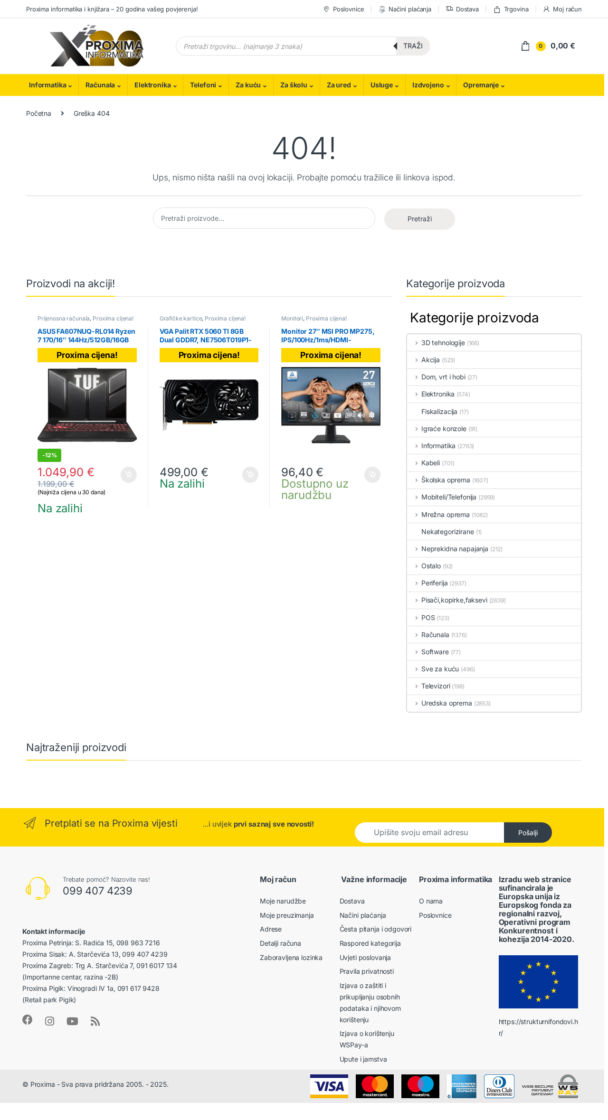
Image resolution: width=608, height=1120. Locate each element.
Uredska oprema (446, 703)
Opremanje (481, 85)
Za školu (293, 85)
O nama (431, 901)
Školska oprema (445, 480)
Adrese (271, 929)
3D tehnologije (443, 343)
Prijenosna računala (64, 318)
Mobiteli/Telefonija (448, 497)
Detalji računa (280, 943)
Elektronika (152, 85)
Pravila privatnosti (367, 971)
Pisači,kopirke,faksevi (454, 600)
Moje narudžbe (283, 901)
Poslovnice (348, 9)
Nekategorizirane (447, 531)
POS (428, 617)
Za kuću (248, 85)
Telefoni (203, 85)
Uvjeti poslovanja (365, 957)
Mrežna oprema (445, 514)
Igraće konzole (443, 428)
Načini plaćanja (410, 9)
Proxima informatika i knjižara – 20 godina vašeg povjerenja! (112, 9)
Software (435, 652)
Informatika (47, 85)
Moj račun (567, 9)
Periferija (434, 583)
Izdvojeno (428, 85)
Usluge (381, 85)
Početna (38, 113)
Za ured (339, 85)
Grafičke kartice (181, 318)
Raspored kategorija (370, 943)
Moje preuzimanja (287, 915)
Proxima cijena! (113, 318)
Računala (100, 85)
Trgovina (516, 9)
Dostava (467, 9)
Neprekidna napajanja (454, 549)
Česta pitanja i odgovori (376, 929)
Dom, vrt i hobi (443, 377)
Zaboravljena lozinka (291, 957)
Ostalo (431, 566)
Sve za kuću (440, 669)
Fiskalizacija (439, 411)
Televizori (435, 686)
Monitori (292, 318)
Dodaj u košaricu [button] (124, 475)
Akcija (430, 360)
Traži (413, 46)
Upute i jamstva (363, 1059)
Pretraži (420, 219)
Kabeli (430, 463)
